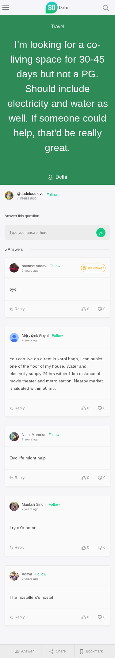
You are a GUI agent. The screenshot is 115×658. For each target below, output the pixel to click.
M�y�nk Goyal (35, 336)
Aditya (27, 574)
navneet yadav (34, 266)
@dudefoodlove (30, 194)
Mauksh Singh (34, 504)
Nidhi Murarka (33, 435)
